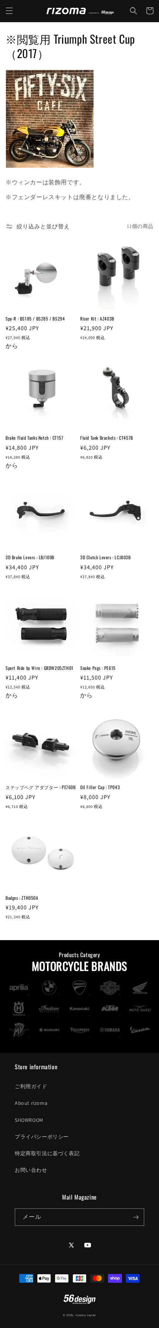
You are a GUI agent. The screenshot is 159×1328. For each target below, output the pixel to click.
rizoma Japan (85, 1315)
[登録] (136, 1217)
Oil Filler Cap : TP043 (100, 787)
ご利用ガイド (31, 1086)
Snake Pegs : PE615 (98, 668)
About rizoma (31, 1103)
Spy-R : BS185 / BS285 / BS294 (35, 319)
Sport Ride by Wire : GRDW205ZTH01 (40, 668)
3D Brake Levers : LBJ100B (30, 557)
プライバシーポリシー (42, 1136)
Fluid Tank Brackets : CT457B (106, 438)
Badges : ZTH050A (22, 898)
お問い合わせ (31, 1170)
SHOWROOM (29, 1120)
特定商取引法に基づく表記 (47, 1153)
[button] (9, 11)
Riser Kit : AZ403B (97, 319)
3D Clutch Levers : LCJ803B (105, 557)
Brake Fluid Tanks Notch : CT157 (35, 438)
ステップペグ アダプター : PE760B (41, 787)
